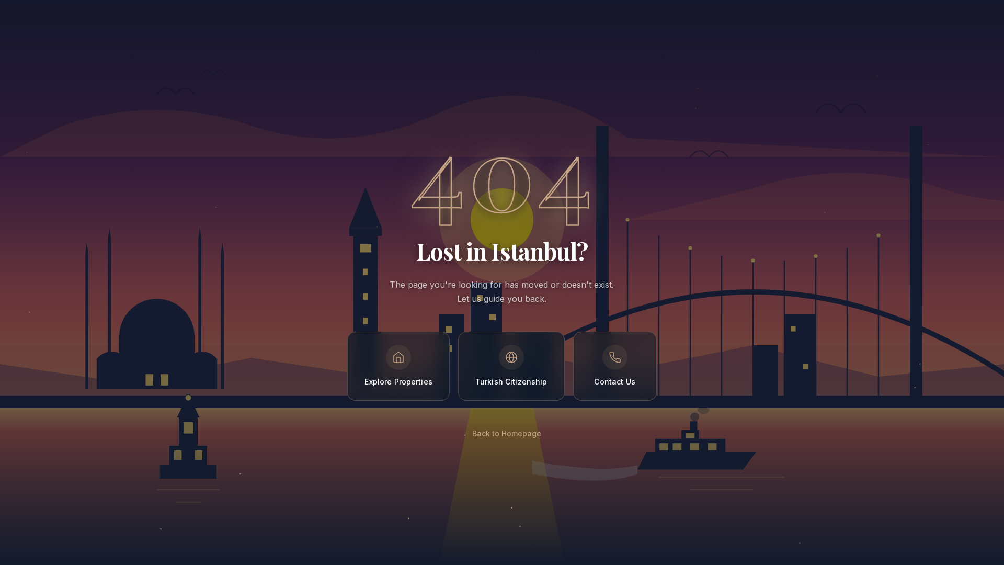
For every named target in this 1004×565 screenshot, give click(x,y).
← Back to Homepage (502, 433)
